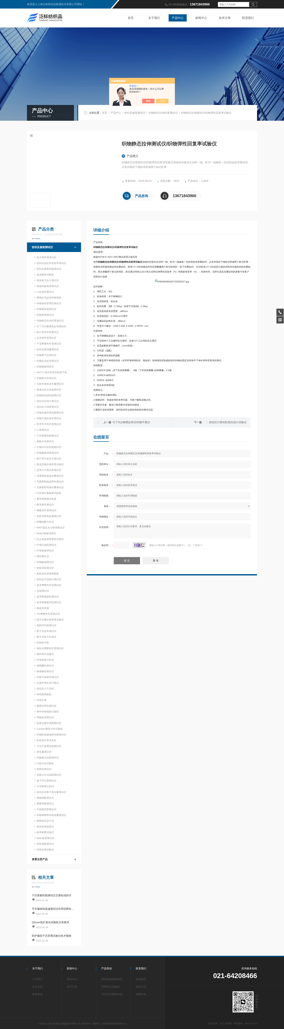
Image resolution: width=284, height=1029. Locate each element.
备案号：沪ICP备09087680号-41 (109, 1023)
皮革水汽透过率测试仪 (49, 470)
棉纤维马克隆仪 (45, 654)
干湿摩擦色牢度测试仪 (49, 343)
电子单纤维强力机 (46, 257)
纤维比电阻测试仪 (46, 544)
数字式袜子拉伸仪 (46, 636)
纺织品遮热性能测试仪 (49, 268)
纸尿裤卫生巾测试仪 (48, 280)
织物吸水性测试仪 (46, 378)
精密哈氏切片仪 (45, 820)
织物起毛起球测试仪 (48, 360)
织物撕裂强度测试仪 (48, 452)
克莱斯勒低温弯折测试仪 (50, 481)
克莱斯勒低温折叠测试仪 (50, 475)
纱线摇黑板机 (44, 694)
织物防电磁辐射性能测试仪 (51, 734)
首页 (131, 18)
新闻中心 (201, 18)
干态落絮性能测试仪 (48, 435)
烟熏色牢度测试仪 (46, 510)
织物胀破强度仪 (45, 366)
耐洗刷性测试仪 (45, 504)
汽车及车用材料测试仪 (114, 994)
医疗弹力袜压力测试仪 (49, 458)
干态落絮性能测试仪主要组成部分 (51, 895)
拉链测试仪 (43, 590)
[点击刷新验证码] (139, 545)
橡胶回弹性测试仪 (46, 705)
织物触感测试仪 (45, 562)
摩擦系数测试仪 (45, 803)
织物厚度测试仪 (45, 314)
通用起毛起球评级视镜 (49, 297)
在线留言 (141, 979)
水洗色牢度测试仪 (46, 337)
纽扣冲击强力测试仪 (48, 401)
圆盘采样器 (43, 608)
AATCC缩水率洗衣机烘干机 (52, 372)
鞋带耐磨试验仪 (45, 832)
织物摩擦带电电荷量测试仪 (51, 815)
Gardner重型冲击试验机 (50, 728)
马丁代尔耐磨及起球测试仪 (51, 326)
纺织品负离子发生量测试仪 (51, 792)
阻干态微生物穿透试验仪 (50, 619)
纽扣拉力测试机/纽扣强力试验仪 (228, 422)
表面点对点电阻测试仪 (49, 774)
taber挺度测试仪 (45, 838)
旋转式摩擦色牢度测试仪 (50, 648)
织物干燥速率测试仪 (48, 677)
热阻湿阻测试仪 (45, 567)
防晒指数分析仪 (45, 521)
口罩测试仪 (43, 429)
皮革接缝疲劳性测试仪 (49, 602)
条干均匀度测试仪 (46, 780)
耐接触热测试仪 (45, 671)
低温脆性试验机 (45, 274)
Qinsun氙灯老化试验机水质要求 (50, 922)
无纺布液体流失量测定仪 (50, 383)
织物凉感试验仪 (45, 849)
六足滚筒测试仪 (45, 291)
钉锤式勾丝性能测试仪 (49, 447)
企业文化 (37, 986)
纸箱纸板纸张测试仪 (48, 286)
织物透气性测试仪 (46, 355)
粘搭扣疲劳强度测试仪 (49, 723)
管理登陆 (238, 1023)
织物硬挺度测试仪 (46, 309)
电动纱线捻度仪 (45, 826)
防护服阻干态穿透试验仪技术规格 (51, 935)
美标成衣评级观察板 (48, 573)
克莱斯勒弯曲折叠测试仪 (50, 487)
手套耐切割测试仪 (46, 809)
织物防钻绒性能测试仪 (49, 395)
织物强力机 (43, 642)
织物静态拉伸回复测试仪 (163, 112)
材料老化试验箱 (110, 986)
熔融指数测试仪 (45, 797)
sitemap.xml (251, 1023)
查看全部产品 (40, 859)
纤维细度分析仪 (45, 659)
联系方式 (141, 986)
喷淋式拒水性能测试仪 (49, 389)
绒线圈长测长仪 (45, 665)
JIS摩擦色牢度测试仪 (48, 613)
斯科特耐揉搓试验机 (48, 711)
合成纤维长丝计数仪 (48, 682)
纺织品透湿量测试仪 (48, 349)
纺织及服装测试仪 (134, 112)
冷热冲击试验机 (45, 763)
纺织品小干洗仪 (45, 688)
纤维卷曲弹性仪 (45, 550)
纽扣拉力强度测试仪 (48, 406)
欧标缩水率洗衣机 (46, 740)
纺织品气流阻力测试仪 (49, 579)
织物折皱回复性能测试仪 (50, 412)
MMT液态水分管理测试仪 (51, 527)
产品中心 (178, 18)
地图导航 (141, 994)
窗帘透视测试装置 (46, 498)
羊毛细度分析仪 (45, 786)
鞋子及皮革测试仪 (46, 631)
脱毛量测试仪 (44, 751)
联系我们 (248, 18)
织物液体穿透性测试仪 (49, 303)
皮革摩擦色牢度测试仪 (49, 585)
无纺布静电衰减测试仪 (49, 516)
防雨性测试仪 (44, 769)
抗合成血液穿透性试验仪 (50, 539)
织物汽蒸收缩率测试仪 (49, 418)
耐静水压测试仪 (45, 441)
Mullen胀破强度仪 (46, 533)
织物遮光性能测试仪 (48, 757)
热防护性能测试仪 (46, 625)
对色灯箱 (42, 700)
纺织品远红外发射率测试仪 (51, 263)
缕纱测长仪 (43, 556)
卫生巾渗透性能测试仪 (49, 746)
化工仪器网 (225, 1023)
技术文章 (225, 18)
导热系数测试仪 (45, 843)
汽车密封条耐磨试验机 (49, 493)
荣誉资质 (37, 994)
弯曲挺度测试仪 (45, 717)
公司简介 (37, 979)
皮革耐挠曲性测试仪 (48, 596)
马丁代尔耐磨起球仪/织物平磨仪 (131, 422)
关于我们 (154, 18)
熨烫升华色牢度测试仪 (49, 424)
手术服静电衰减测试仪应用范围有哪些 (54, 908)
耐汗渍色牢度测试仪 (48, 332)
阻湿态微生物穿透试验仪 (50, 464)
